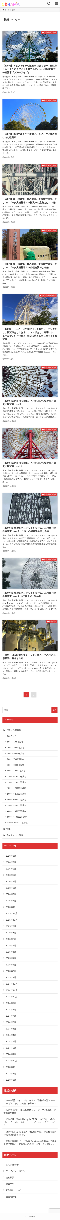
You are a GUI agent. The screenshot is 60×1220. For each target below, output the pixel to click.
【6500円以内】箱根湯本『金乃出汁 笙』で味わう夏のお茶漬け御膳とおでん (30, 1133)
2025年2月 (11, 970)
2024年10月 (11, 996)
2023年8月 (11, 1073)
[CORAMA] (10, 3)
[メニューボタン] (56, 3)
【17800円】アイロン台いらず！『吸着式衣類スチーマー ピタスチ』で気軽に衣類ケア (29, 1102)
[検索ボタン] (49, 3)
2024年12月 (11, 983)
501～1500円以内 (15, 741)
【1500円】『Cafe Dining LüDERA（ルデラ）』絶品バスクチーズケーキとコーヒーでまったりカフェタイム (29, 1122)
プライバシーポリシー (16, 1170)
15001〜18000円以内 (16, 782)
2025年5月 (11, 951)
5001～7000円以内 (15, 759)
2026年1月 (11, 900)
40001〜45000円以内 (16, 811)
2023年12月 (11, 1060)
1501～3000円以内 (15, 747)
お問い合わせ (12, 1164)
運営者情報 (11, 1196)
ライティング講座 (14, 835)
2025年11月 (11, 913)
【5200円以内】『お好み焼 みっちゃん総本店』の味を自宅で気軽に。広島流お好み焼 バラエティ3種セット (30, 1142)
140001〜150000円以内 (17, 822)
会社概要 (10, 1177)
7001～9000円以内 (15, 765)
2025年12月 (11, 906)
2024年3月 (11, 1041)
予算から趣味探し (14, 729)
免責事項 (10, 1183)
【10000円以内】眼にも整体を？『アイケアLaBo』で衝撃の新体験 (30, 1111)
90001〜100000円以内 (17, 816)
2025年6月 (11, 945)
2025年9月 (11, 926)
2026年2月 (11, 894)
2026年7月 (11, 862)
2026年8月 (11, 855)
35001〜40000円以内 (16, 805)
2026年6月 (11, 868)
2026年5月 (11, 874)
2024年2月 (11, 1047)
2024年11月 (11, 990)
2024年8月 (11, 1009)
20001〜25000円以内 (16, 793)
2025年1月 (11, 977)
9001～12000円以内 (16, 770)
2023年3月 (11, 1079)
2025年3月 (11, 964)
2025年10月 (11, 919)
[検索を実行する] (54, 710)
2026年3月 (11, 887)
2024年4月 (11, 1034)
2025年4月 (11, 958)
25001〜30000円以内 (16, 799)
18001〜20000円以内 (16, 788)
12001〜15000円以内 (16, 776)
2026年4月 (11, 881)
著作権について (13, 1190)
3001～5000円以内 (15, 753)
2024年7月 (11, 1015)
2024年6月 (11, 1022)
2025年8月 (11, 932)
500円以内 (11, 736)
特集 (8, 828)
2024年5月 (11, 1028)
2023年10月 (11, 1066)
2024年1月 (11, 1054)
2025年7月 (11, 938)
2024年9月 (11, 1002)
